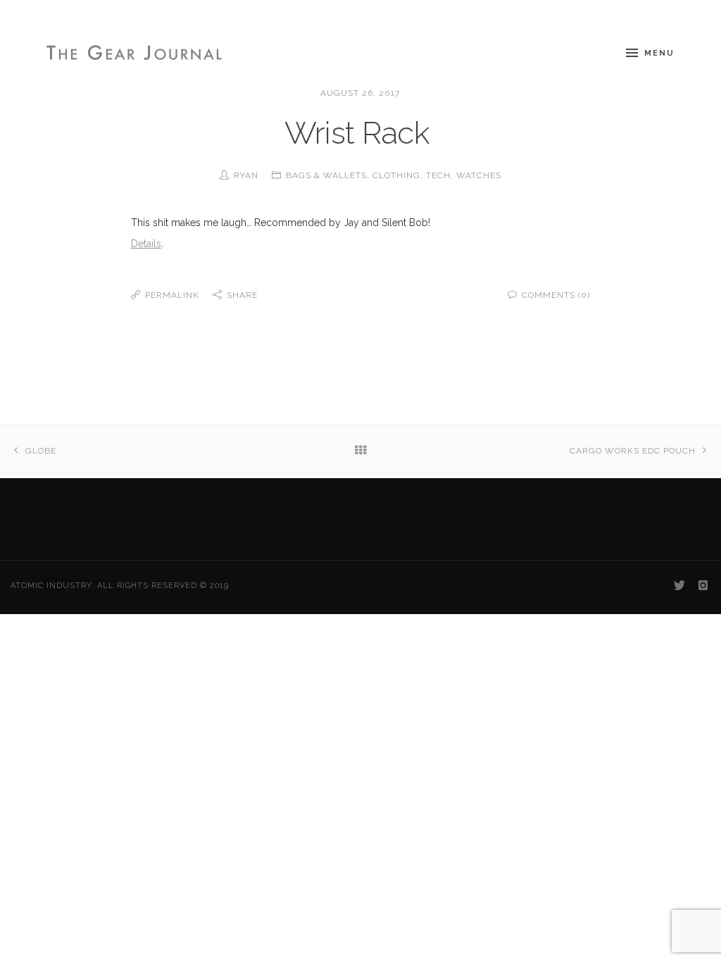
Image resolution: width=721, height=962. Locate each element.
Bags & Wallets (326, 175)
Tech (438, 175)
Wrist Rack (360, 133)
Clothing (396, 175)
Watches (478, 175)
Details (146, 243)
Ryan (246, 175)
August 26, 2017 (360, 93)
